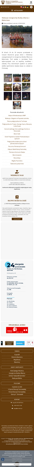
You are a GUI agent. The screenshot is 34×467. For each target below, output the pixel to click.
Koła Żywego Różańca (17, 371)
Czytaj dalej (16, 219)
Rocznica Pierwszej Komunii (17, 146)
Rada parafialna (17, 378)
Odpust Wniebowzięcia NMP (17, 115)
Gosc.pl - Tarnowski (17, 394)
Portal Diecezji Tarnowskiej (17, 392)
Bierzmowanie (17, 155)
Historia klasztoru (17, 357)
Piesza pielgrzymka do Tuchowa (17, 121)
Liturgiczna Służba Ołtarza (17, 373)
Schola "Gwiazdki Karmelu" (17, 376)
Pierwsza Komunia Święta (17, 152)
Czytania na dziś (17, 387)
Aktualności (18, 10)
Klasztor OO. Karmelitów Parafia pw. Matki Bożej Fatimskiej (15, 2)
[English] (23, 7)
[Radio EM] (29, 343)
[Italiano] (25, 7)
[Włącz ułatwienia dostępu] (32, 7)
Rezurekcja (17, 158)
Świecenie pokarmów (17, 164)
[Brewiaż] (7, 343)
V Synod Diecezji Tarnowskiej (17, 389)
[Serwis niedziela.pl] (18, 343)
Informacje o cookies (17, 461)
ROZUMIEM (16, 464)
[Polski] (21, 7)
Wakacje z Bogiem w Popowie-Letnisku (17, 118)
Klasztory (17, 362)
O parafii (17, 355)
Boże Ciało (17, 134)
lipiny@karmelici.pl (18, 408)
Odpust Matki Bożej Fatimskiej (17, 149)
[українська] (27, 7)
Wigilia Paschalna (17, 161)
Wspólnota (17, 360)
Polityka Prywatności (17, 458)
